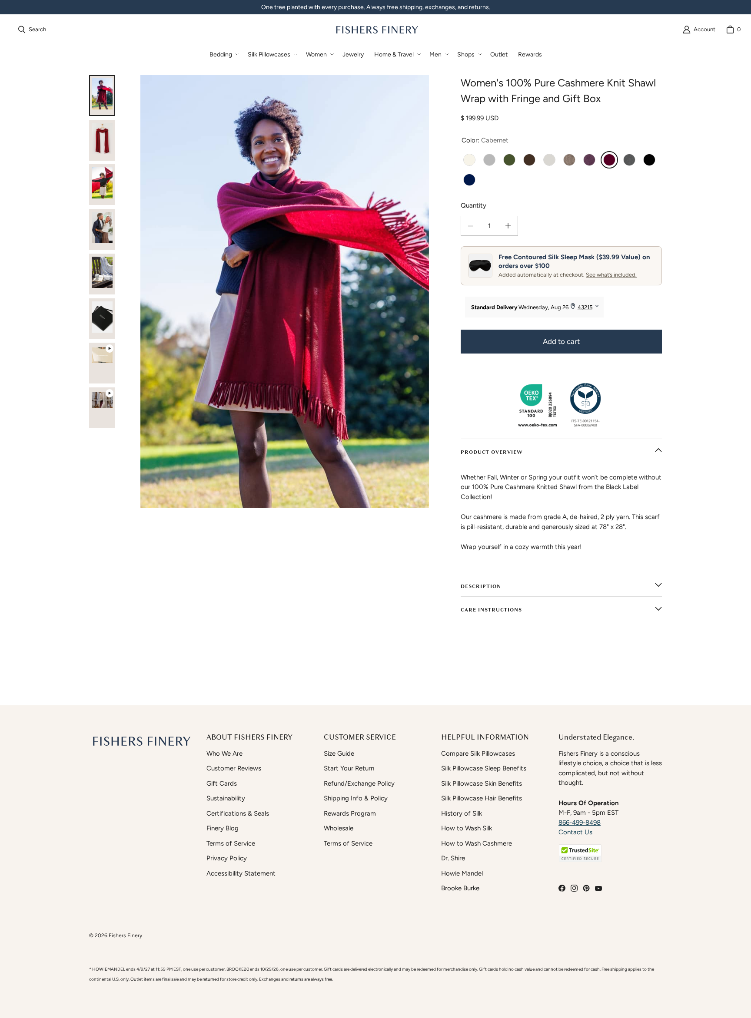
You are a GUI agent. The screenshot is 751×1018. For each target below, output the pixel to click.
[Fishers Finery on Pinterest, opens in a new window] (586, 888)
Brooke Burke (460, 888)
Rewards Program (350, 813)
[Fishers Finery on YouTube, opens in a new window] (598, 888)
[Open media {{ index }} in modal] (284, 291)
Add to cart (561, 341)
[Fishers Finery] (376, 29)
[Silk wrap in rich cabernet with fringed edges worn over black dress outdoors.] (102, 95)
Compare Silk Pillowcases (478, 753)
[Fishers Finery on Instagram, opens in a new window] (574, 888)
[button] (223, 54)
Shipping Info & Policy (356, 798)
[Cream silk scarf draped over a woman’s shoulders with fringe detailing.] (102, 229)
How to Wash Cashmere (476, 843)
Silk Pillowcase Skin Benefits (481, 783)
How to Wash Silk (466, 828)
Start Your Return (349, 768)
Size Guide (339, 753)
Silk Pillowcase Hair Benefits (481, 798)
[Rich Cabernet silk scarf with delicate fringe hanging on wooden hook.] (102, 140)
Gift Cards (221, 783)
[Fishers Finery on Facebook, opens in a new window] (562, 888)
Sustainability (225, 798)
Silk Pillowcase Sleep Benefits (483, 768)
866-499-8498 (579, 822)
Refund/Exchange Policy (359, 783)
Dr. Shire (453, 858)
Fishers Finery (125, 935)
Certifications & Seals (237, 813)
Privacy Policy (226, 858)
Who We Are (224, 753)
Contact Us (575, 832)
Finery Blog (222, 828)
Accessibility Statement (241, 873)
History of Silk (461, 813)
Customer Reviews (233, 768)
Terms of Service (230, 843)
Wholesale (338, 828)
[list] (284, 291)
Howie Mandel (462, 873)
